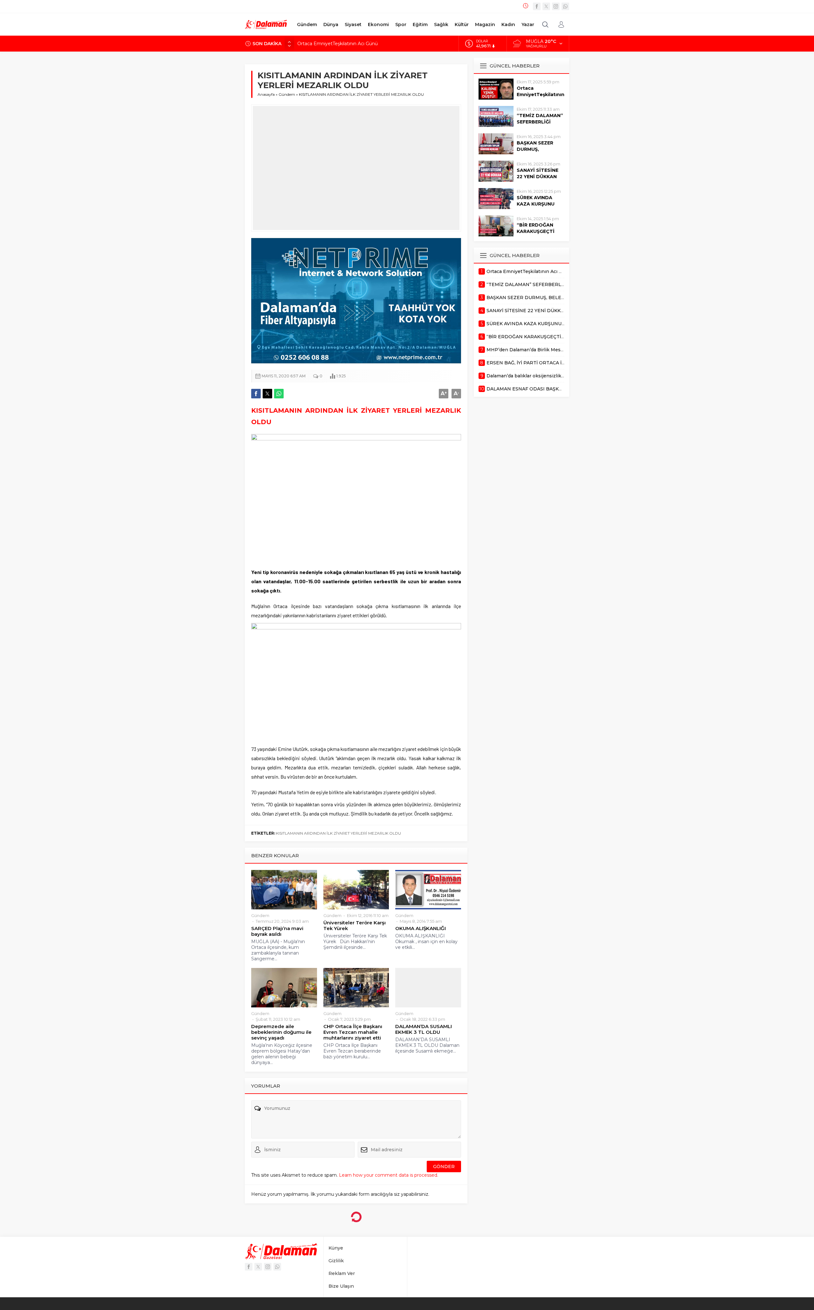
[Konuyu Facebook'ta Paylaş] (256, 393)
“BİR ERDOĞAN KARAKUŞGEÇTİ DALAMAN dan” (536, 231)
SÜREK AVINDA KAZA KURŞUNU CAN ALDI (536, 204)
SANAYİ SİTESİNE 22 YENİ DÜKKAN (537, 173)
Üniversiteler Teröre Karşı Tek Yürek (354, 925)
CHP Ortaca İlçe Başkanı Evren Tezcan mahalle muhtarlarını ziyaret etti (352, 1032)
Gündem (287, 94)
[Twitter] (546, 6)
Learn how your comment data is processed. (388, 1175)
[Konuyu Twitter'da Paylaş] (267, 393)
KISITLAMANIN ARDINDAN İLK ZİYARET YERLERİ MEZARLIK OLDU (338, 833)
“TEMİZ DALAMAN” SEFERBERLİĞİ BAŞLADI (540, 122)
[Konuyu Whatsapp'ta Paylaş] (279, 393)
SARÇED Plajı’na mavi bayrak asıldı (277, 931)
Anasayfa (266, 94)
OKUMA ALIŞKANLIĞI (420, 928)
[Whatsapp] (565, 6)
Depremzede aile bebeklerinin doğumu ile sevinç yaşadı (281, 1032)
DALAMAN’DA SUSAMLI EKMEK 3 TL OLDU (423, 1029)
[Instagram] (556, 6)
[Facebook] (537, 6)
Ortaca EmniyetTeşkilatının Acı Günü (337, 43)
